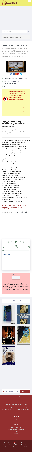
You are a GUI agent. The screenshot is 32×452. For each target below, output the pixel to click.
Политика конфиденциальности (16, 429)
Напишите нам (7, 289)
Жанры (16, 433)
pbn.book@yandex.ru (21, 419)
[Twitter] (21, 74)
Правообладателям (16, 427)
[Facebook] (14, 74)
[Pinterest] (18, 74)
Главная (5, 36)
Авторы (16, 431)
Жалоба (16, 278)
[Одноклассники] (16, 74)
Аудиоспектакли (20, 36)
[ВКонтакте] (11, 74)
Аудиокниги (11, 36)
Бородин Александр (13, 81)
